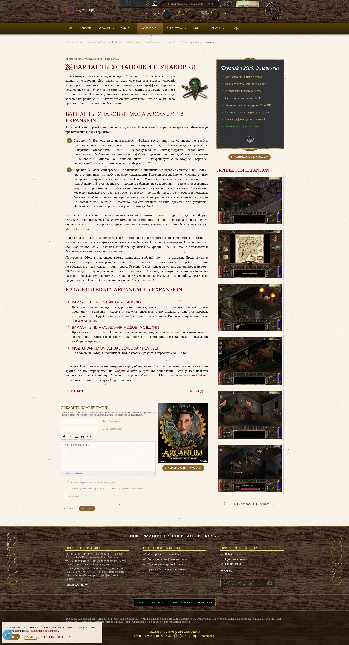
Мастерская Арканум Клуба (165, 554)
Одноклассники (236, 559)
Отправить (69, 508)
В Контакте (233, 554)
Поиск (188, 602)
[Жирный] (64, 436)
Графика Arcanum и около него (167, 569)
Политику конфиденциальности (44, 630)
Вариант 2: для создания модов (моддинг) (115, 327)
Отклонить (30, 636)
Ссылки (174, 602)
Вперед (195, 391)
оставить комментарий (186, 375)
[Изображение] (76, 436)
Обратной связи (121, 380)
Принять (12, 636)
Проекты (226, 571)
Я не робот (74, 496)
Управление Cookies (53, 637)
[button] (236, 28)
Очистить (87, 508)
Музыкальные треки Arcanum (166, 564)
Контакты (157, 602)
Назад (77, 391)
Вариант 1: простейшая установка (107, 302)
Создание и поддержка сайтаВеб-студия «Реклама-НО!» (239, 583)
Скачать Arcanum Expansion (185, 468)
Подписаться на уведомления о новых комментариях (91, 482)
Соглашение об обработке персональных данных (161, 621)
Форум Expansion (77, 229)
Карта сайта (205, 602)
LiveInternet (233, 563)
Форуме (120, 370)
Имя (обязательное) (111, 421)
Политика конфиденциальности (111, 621)
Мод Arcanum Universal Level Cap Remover (115, 348)
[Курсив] (70, 436)
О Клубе (141, 602)
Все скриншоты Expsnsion (251, 503)
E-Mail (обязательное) (112, 428)
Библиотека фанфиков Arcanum (167, 559)
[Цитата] (83, 436)
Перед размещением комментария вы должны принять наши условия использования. (106, 488)
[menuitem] (70, 28)
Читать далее (74, 584)
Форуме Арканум (84, 320)
